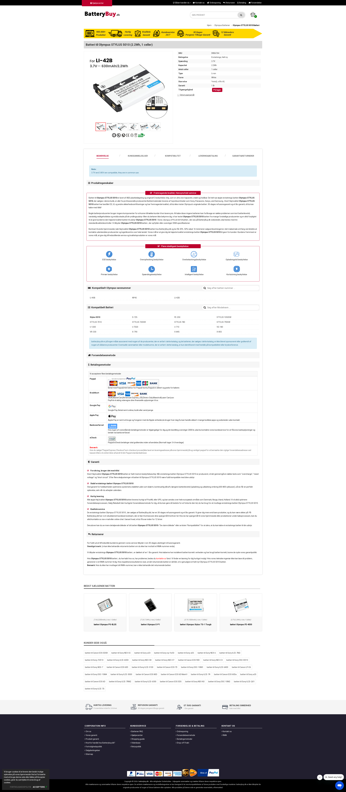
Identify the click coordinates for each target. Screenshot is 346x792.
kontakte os (161, 558)
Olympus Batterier (222, 25)
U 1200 (93, 327)
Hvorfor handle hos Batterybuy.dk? (100, 743)
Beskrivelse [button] (103, 156)
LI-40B (92, 298)
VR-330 (93, 332)
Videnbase (135, 743)
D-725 (134, 317)
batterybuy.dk (144, 781)
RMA (225, 735)
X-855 (219, 332)
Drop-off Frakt (183, 743)
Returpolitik (136, 746)
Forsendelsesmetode (186, 735)
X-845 (176, 332)
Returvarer (230, 3)
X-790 (134, 332)
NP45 (134, 298)
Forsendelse (256, 3)
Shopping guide (138, 739)
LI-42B (177, 298)
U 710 (176, 327)
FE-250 (177, 317)
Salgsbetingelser (93, 750)
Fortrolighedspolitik (94, 746)
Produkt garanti (92, 739)
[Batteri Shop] (103, 14)
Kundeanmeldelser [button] (138, 156)
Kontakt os (199, 3)
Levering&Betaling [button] (208, 156)
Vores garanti (91, 735)
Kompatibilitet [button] (173, 156)
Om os (88, 731)
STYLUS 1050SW (224, 317)
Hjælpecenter (98, 3)
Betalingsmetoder (184, 739)
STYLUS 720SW (139, 322)
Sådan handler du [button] (182, 3)
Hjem (209, 25)
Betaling (242, 3)
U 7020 (135, 327)
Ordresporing (215, 3)
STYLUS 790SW (223, 322)
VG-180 (220, 327)
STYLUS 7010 (96, 322)
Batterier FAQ (137, 731)
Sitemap (89, 754)
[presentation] (102, 154)
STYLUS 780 (179, 322)
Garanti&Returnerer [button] (243, 156)
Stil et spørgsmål (187, 95)
